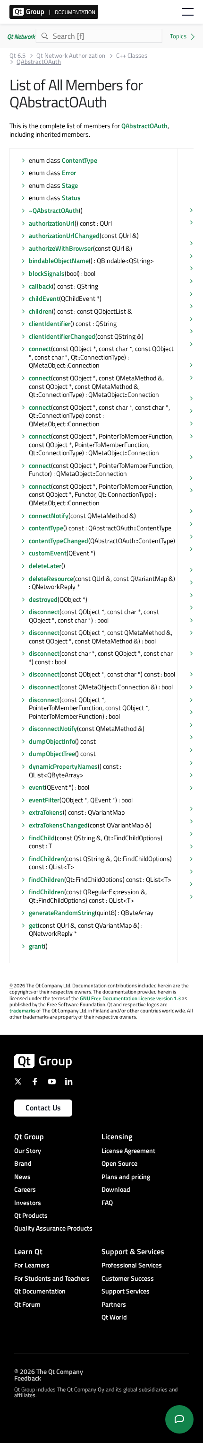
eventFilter (44, 800)
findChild (42, 838)
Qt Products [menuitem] (31, 1215)
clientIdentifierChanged (62, 336)
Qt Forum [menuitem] (27, 1304)
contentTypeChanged (58, 541)
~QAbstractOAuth (54, 210)
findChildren (46, 858)
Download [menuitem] (116, 1189)
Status (71, 197)
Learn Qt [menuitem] (28, 1251)
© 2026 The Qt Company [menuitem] (48, 1371)
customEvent (48, 553)
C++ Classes (131, 56)
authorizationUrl (52, 223)
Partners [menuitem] (114, 1304)
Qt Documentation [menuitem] (40, 1291)
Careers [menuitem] (25, 1189)
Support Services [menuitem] (126, 1291)
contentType (46, 528)
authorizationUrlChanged (64, 235)
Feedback (27, 1377)
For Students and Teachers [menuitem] (52, 1278)
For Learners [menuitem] (32, 1265)
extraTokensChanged (58, 825)
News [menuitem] (22, 1176)
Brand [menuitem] (23, 1163)
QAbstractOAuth (144, 126)
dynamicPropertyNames (63, 766)
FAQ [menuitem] (107, 1202)
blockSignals (47, 273)
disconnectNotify (53, 728)
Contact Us (43, 1107)
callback (40, 286)
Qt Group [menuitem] (29, 1136)
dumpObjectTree (52, 753)
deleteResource (51, 578)
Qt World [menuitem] (114, 1317)
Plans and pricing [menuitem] (126, 1176)
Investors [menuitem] (27, 1202)
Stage (70, 185)
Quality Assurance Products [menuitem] (53, 1228)
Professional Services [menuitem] (132, 1265)
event (37, 787)
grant (36, 946)
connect (40, 348)
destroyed (43, 599)
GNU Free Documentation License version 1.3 (130, 998)
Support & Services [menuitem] (133, 1251)
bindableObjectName (59, 260)
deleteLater (45, 566)
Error (69, 172)
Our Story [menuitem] (27, 1150)
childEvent (44, 298)
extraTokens (46, 812)
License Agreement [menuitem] (128, 1150)
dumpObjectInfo (52, 741)
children (40, 311)
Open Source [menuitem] (119, 1163)
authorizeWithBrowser (61, 248)
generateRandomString (62, 912)
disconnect (44, 611)
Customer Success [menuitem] (128, 1278)
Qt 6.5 (17, 56)
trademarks (22, 1010)
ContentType (79, 160)
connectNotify (48, 515)
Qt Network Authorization (70, 56)
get (33, 925)
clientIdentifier (49, 323)
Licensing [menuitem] (117, 1136)
